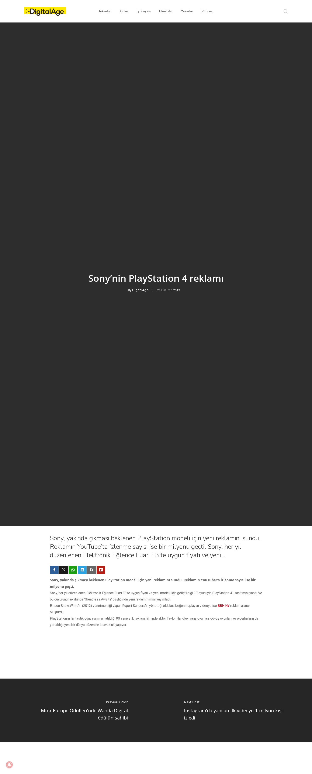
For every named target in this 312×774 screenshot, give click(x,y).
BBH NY (223, 606)
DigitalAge (140, 290)
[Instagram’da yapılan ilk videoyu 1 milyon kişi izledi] (234, 710)
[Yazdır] (91, 570)
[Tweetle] (63, 570)
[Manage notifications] (9, 764)
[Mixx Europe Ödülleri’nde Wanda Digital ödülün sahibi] (78, 710)
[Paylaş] (54, 570)
